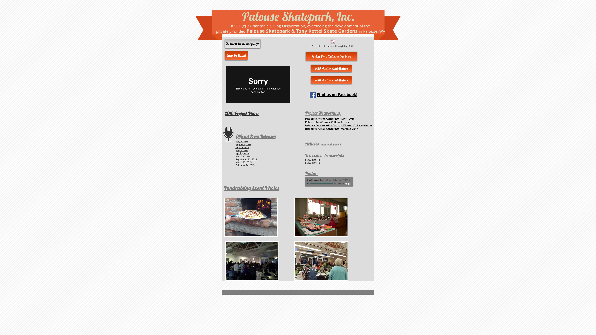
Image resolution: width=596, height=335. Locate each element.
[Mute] (346, 183)
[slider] (349, 184)
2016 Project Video (242, 113)
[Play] (308, 183)
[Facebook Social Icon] (313, 95)
